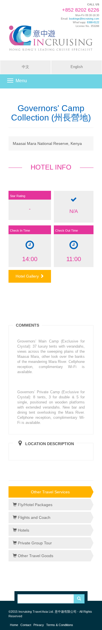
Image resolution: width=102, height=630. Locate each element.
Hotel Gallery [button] (28, 276)
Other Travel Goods (35, 555)
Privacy (38, 625)
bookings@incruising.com (84, 18)
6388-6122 (93, 22)
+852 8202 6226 (80, 10)
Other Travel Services (50, 492)
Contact (25, 625)
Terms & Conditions (59, 625)
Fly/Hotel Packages (34, 504)
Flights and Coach (33, 517)
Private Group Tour (34, 543)
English (77, 67)
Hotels (23, 530)
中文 (25, 67)
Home (14, 625)
